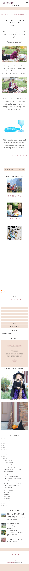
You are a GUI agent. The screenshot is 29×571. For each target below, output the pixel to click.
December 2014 (7, 460)
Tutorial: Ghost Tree (8, 487)
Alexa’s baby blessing (8, 471)
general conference (12, 14)
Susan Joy (4, 291)
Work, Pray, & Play (8, 480)
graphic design (22, 14)
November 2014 (7, 462)
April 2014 (6, 500)
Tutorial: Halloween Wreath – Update (11, 485)
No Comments (10, 521)
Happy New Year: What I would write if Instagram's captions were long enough (16, 515)
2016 (4, 454)
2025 (4, 438)
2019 (4, 449)
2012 (4, 505)
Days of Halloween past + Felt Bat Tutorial (12, 483)
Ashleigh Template (18, 560)
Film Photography (12, 530)
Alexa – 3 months (7, 474)
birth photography (14, 307)
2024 (4, 440)
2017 (4, 453)
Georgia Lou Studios (11, 562)
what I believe (14, 326)
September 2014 (7, 490)
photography (7, 16)
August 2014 (7, 492)
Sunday (13, 16)
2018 (4, 451)
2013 (4, 503)
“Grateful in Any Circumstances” (19, 155)
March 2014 (6, 501)
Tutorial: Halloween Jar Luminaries (11, 476)
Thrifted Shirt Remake (8, 481)
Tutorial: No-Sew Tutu (8, 465)
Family (3, 14)
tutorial (14, 323)
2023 (4, 441)
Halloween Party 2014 (8, 473)
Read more (14, 519)
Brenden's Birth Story (13, 538)
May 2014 (6, 498)
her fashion (14, 310)
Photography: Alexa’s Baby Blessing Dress (12, 469)
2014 (4, 458)
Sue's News (12, 560)
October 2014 (7, 464)
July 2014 (6, 494)
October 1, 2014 (7, 489)
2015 (4, 456)
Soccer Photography (13, 523)
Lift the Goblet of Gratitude (9, 467)
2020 (4, 447)
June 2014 (6, 496)
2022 (4, 443)
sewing (14, 320)
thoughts (19, 16)
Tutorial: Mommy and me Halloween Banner (13, 478)
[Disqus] (14, 268)
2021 (4, 445)
